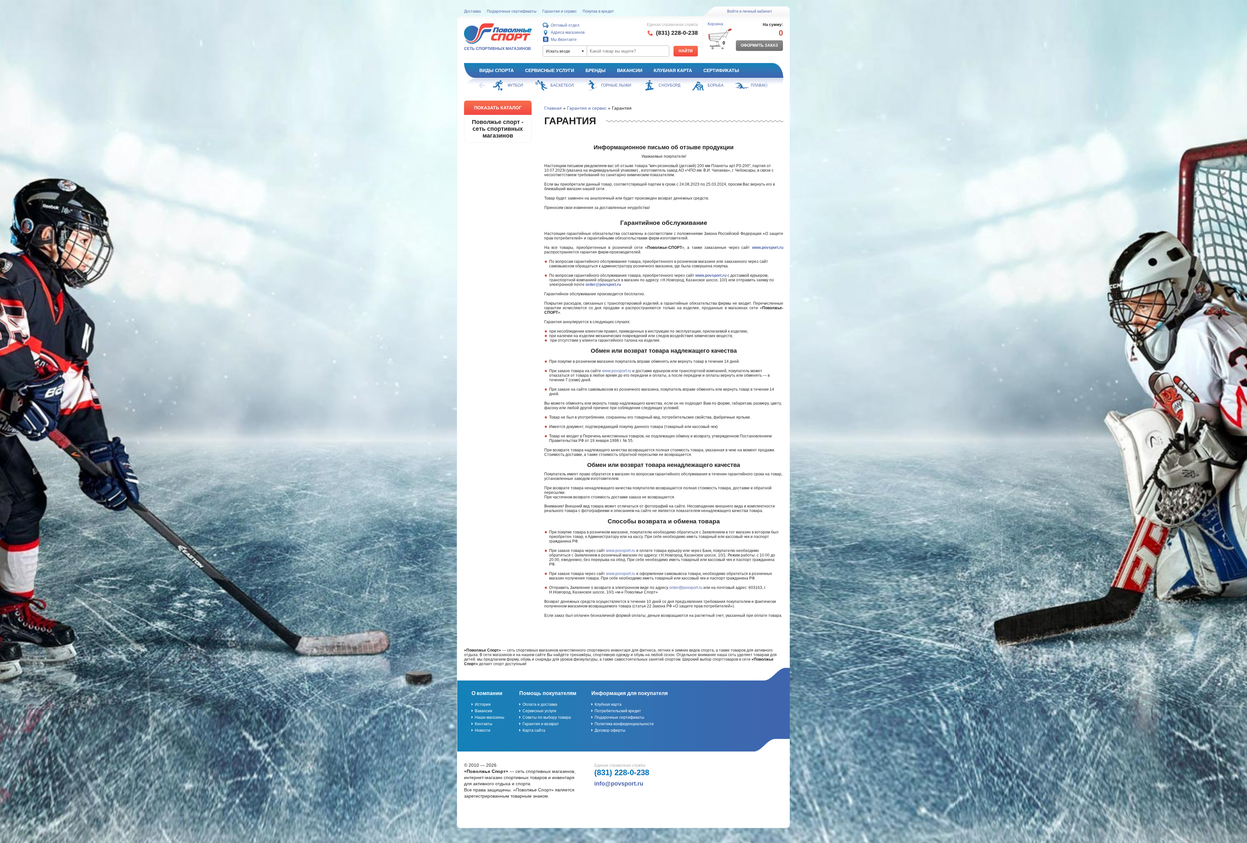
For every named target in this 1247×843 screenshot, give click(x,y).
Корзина (715, 24)
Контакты (483, 724)
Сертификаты (721, 70)
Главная (553, 108)
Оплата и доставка (540, 704)
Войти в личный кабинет (749, 11)
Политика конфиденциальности (624, 724)
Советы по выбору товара (547, 717)
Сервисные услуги (549, 70)
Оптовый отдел (565, 25)
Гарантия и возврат (541, 724)
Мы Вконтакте (564, 39)
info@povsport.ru (618, 783)
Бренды (596, 70)
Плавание (719, 85)
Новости (482, 730)
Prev (482, 85)
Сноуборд (626, 85)
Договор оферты (610, 730)
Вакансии (629, 70)
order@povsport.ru (603, 284)
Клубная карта (673, 70)
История (483, 704)
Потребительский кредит (618, 711)
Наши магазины (489, 717)
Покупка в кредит (598, 11)
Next (765, 85)
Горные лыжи (573, 85)
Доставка (472, 11)
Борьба (673, 85)
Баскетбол (519, 85)
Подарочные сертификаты (511, 11)
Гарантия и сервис (559, 11)
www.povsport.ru (767, 247)
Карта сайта (534, 730)
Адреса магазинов (568, 32)
